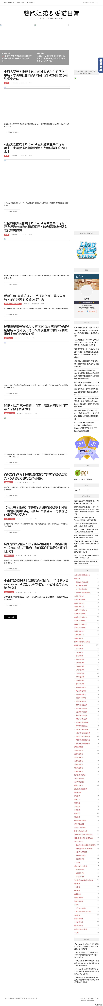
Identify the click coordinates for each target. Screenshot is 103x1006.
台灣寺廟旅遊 (78, 638)
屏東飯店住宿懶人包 (80, 624)
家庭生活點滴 (78, 919)
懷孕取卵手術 (78, 926)
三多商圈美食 (80, 673)
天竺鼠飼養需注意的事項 (83, 912)
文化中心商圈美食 (81, 708)
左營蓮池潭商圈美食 (82, 722)
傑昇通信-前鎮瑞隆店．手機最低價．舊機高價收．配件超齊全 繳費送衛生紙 (34, 297)
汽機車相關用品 (81, 855)
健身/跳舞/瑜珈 (79, 824)
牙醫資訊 (77, 796)
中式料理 (77, 887)
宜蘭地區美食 (8, 338)
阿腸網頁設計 (90, 1000)
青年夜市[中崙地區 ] (82, 726)
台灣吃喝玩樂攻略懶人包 (82, 575)
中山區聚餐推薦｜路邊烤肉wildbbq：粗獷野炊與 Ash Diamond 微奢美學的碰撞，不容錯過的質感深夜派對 (36, 584)
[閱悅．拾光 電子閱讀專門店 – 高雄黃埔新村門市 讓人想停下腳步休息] (37, 434)
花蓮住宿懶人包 (79, 635)
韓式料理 (77, 891)
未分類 (6, 83)
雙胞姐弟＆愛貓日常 (51, 13)
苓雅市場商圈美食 (81, 715)
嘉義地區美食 (6, 53)
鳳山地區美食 (80, 659)
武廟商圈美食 (80, 680)
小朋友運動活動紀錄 (82, 582)
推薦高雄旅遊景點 (9, 413)
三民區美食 (79, 652)
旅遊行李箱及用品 (81, 852)
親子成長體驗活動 (9, 2)
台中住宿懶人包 (79, 596)
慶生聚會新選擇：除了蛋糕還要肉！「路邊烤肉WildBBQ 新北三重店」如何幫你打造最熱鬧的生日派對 (36, 547)
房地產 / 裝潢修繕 (79, 827)
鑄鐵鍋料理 (77, 894)
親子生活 (77, 579)
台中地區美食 (78, 764)
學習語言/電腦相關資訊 (83, 593)
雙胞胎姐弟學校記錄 (80, 929)
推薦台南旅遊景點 (80, 614)
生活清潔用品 (80, 859)
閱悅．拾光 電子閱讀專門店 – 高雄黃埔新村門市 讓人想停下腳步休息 (36, 407)
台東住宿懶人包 (79, 631)
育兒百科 (77, 915)
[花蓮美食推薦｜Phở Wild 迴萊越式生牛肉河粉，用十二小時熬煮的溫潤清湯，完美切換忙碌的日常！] (37, 181)
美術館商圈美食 (81, 691)
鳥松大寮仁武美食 (81, 719)
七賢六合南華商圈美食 (83, 733)
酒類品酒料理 (78, 901)
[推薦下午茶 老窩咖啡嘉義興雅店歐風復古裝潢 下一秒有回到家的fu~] (17, 44)
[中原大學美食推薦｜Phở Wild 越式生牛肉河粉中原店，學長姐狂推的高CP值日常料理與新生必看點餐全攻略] (37, 103)
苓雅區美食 (79, 649)
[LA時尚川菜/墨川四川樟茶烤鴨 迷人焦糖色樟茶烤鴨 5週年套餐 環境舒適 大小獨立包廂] (51, 44)
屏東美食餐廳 (78, 747)
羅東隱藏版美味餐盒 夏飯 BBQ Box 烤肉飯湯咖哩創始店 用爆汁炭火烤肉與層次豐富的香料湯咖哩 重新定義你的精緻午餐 (36, 330)
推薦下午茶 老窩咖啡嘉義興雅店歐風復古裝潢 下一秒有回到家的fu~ (17, 58)
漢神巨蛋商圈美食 (81, 705)
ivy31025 (14, 83)
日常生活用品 (78, 841)
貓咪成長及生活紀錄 (80, 866)
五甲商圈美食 (80, 677)
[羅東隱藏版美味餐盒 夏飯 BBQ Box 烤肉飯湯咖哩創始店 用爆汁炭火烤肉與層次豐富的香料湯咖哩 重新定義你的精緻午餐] (37, 369)
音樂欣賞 (77, 806)
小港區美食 (79, 656)
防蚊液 (78, 863)
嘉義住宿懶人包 (79, 607)
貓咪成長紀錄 (80, 873)
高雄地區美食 (20, 2)
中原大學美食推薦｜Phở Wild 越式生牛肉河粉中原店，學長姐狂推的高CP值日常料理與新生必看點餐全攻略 (36, 75)
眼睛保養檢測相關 (80, 820)
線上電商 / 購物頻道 (80, 789)
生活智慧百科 (78, 922)
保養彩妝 (77, 813)
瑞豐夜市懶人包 (81, 698)
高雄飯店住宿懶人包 (80, 617)
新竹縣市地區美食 (9, 519)
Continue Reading (12, 132)
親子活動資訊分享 (81, 586)
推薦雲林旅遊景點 (80, 600)
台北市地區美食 (9, 592)
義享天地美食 (80, 684)
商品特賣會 (77, 792)
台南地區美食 (31, 2)
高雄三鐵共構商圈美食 (83, 743)
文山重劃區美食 (81, 694)
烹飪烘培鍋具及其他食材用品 (83, 880)
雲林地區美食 (78, 757)
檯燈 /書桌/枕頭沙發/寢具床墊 (83, 838)
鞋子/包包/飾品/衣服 (80, 831)
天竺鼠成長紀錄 (81, 908)
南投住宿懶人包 (79, 603)
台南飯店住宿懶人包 (80, 610)
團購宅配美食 (78, 785)
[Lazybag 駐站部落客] (86, 251)
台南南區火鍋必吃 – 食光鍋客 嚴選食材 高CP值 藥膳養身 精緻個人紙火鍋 (86, 963)
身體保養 (77, 810)
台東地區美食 (78, 761)
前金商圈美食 (80, 663)
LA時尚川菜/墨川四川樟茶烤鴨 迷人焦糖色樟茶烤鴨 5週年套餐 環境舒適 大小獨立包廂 (51, 58)
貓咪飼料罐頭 (80, 869)
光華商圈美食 (80, 666)
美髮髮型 (77, 817)
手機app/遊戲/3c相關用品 (84, 849)
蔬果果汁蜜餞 (78, 898)
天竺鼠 (76, 905)
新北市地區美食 (9, 555)
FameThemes (95, 998)
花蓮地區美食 (78, 768)
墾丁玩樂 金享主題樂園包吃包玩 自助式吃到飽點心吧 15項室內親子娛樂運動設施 (86, 543)
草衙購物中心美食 (81, 712)
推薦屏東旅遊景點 (80, 628)
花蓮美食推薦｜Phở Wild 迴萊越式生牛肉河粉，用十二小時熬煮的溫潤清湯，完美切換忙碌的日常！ (36, 147)
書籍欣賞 (77, 799)
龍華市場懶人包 (81, 701)
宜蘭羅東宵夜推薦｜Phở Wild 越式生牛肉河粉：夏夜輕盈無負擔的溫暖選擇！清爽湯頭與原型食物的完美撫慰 (36, 226)
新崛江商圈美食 (81, 687)
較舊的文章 (11, 617)
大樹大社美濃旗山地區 (83, 740)
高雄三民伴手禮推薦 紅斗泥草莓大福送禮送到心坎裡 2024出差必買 (86, 946)
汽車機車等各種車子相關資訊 (83, 834)
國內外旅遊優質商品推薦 (82, 642)
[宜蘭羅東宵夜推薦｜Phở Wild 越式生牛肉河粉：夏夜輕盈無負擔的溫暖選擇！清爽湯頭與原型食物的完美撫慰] (37, 255)
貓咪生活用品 (80, 877)
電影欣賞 (77, 803)
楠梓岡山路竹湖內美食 (83, 736)
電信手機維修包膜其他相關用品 (13, 303)
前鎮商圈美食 (80, 670)
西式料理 (77, 884)
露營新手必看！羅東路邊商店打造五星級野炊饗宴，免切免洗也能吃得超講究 (35, 476)
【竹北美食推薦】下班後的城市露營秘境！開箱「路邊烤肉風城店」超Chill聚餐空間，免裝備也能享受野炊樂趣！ (35, 511)
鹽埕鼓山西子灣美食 (82, 729)
